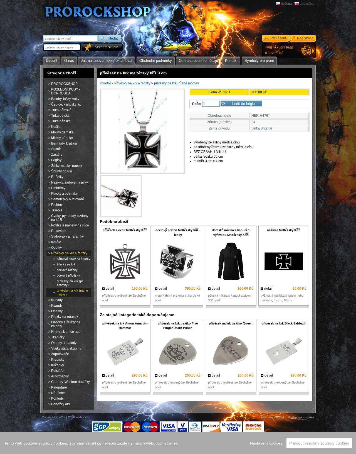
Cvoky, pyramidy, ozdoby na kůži (69, 218)
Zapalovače (60, 354)
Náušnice (58, 393)
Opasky (57, 311)
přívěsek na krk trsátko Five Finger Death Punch (178, 326)
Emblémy (58, 188)
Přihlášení (278, 38)
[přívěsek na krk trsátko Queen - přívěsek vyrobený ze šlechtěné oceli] (231, 352)
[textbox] (62, 47)
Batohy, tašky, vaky (65, 99)
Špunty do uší (61, 171)
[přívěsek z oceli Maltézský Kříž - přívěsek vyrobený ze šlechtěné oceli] (125, 262)
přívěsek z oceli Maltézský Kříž (125, 230)
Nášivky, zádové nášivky (69, 182)
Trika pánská (61, 121)
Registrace (305, 38)
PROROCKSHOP (64, 84)
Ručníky (57, 177)
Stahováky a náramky (67, 236)
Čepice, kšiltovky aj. (66, 104)
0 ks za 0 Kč (279, 50)
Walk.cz (81, 417)
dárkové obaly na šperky (73, 258)
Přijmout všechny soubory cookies (319, 443)
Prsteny (57, 205)
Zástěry (56, 155)
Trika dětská (60, 116)
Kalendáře (59, 387)
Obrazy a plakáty (63, 343)
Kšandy (57, 305)
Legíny (56, 160)
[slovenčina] (297, 3)
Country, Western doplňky (70, 382)
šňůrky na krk (66, 264)
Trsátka (56, 210)
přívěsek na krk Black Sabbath (284, 323)
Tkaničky (58, 337)
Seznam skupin (106, 47)
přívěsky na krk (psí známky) (70, 283)
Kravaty (57, 300)
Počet (196, 104)
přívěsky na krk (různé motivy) (176, 83)
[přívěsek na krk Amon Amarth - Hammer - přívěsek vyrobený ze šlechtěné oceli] (125, 352)
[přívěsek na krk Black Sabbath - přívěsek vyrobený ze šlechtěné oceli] (283, 352)
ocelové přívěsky (68, 275)
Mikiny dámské (62, 132)
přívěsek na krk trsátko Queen (231, 323)
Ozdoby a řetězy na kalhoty (65, 324)
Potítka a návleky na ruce (70, 225)
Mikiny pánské (62, 138)
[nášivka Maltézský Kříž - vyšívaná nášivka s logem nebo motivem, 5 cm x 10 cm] (283, 262)
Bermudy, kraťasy (64, 143)
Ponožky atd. (61, 404)
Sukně (56, 149)
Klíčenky (57, 365)
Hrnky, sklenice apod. (67, 332)
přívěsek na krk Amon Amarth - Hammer (125, 326)
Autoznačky (60, 376)
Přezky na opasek (64, 317)
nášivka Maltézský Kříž (283, 230)
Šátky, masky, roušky (66, 166)
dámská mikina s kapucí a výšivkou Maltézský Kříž (230, 232)
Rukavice (58, 231)
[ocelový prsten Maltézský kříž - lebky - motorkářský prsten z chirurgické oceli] (178, 262)
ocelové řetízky (67, 270)
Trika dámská (61, 110)
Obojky (56, 248)
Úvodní (105, 83)
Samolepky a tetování (67, 199)
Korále (56, 242)
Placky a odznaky (64, 194)
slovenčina (307, 3)
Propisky (57, 360)
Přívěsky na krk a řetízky (132, 83)
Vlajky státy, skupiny (66, 348)
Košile (56, 127)
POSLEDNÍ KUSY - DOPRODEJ (65, 91)
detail (110, 289)
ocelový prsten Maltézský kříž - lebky (178, 232)
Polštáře (57, 371)
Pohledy (57, 399)
